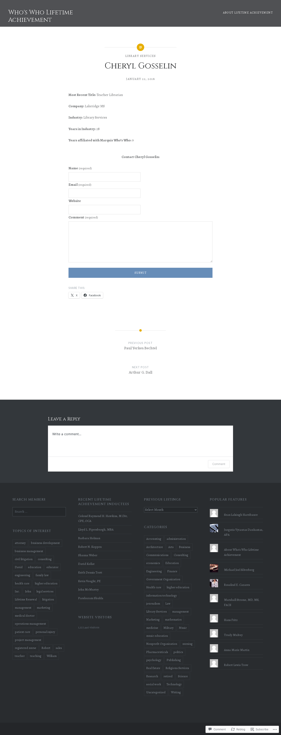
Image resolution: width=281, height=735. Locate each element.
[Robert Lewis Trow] (236, 659)
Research (152, 676)
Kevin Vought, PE (89, 581)
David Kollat (86, 564)
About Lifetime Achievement (248, 13)
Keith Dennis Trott (90, 572)
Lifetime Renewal (26, 599)
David (19, 567)
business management (29, 551)
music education (157, 636)
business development (45, 543)
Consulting (181, 555)
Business (184, 547)
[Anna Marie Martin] (236, 644)
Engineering (154, 571)
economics (153, 563)
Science (183, 676)
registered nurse (25, 648)
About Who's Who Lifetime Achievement (241, 552)
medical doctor (25, 616)
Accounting (153, 539)
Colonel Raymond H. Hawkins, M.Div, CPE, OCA (103, 518)
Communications (157, 555)
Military (169, 628)
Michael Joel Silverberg (239, 570)
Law (168, 603)
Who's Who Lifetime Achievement (40, 16)
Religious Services (177, 668)
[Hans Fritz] (236, 614)
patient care (22, 632)
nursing (187, 644)
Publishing (174, 660)
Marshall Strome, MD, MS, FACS (241, 602)
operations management (30, 624)
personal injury (45, 632)
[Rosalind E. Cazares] (236, 579)
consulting (45, 559)
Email (80, 184)
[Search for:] (39, 511)
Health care (153, 587)
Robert (46, 648)
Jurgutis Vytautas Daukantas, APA (243, 532)
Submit (140, 273)
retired (168, 676)
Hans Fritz (231, 620)
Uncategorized (156, 692)
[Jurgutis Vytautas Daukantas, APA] (236, 524)
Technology (174, 684)
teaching (35, 656)
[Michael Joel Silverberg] (236, 564)
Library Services (140, 56)
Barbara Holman (89, 538)
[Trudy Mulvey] (236, 629)
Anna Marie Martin (236, 650)
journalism (153, 603)
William (52, 656)
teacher (20, 656)
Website (75, 200)
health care (22, 583)
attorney (20, 543)
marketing (43, 608)
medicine (152, 628)
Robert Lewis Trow (236, 665)
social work (153, 684)
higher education (178, 587)
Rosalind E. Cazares (237, 585)
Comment (83, 217)
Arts (171, 547)
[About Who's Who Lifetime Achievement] (236, 544)
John (28, 591)
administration (176, 539)
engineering (22, 575)
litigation (48, 599)
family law (42, 575)
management (180, 611)
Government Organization (163, 579)
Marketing (153, 619)
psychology (153, 660)
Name (80, 168)
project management (28, 640)
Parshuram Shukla (90, 598)
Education (172, 563)
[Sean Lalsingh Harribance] (236, 509)
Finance (172, 571)
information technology (161, 595)
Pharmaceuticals (157, 652)
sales (59, 648)
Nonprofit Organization (161, 644)
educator (52, 567)
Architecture (154, 547)
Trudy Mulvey (233, 635)
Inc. (17, 591)
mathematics (173, 619)
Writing (176, 692)
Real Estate (153, 668)
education (34, 567)
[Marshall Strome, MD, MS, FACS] (236, 594)
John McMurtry (88, 589)
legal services (44, 591)
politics (178, 652)
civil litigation (24, 559)
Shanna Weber (87, 555)
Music (183, 628)
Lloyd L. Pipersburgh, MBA (96, 529)
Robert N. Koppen (90, 547)
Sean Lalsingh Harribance (241, 514)
